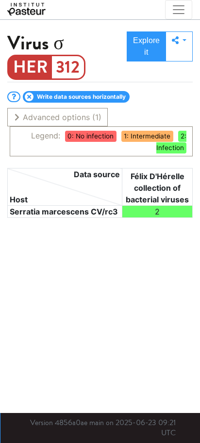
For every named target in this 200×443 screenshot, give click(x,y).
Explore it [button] (146, 46)
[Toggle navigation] (178, 9)
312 (68, 67)
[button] (179, 46)
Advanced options (60, 117)
